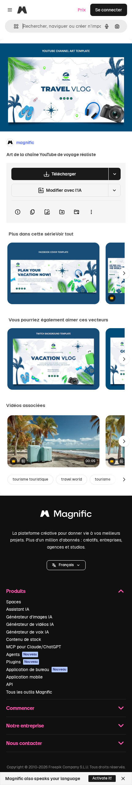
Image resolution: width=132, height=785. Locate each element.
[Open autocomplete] (13, 26)
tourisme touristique (30, 479)
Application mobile (24, 677)
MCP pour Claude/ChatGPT (33, 647)
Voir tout (64, 234)
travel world (71, 479)
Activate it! (102, 778)
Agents (21, 654)
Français (66, 564)
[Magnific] (66, 515)
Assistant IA (17, 609)
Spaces (13, 602)
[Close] (123, 778)
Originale (40, 53)
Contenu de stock (23, 639)
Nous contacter (24, 743)
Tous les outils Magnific (29, 692)
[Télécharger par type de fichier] (114, 174)
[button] (66, 565)
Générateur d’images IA (29, 617)
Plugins (22, 662)
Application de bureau (36, 669)
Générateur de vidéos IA (30, 624)
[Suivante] (124, 273)
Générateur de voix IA (27, 632)
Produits (15, 591)
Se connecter (108, 10)
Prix (82, 10)
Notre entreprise (25, 725)
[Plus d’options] (91, 212)
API (9, 684)
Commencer (20, 708)
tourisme (103, 479)
